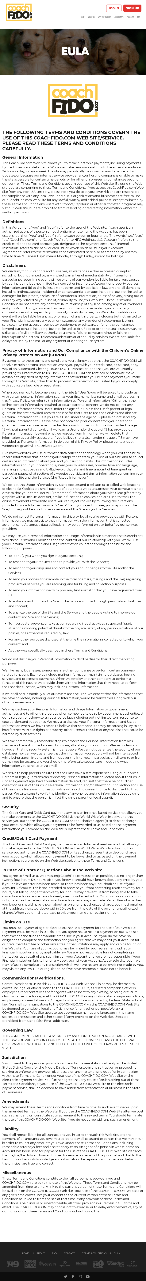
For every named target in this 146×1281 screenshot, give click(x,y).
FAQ (138, 17)
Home (82, 17)
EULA (117, 1253)
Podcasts (130, 17)
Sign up (132, 8)
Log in (114, 8)
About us (91, 17)
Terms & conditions (94, 1253)
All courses (118, 17)
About (41, 1253)
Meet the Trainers (104, 17)
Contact (69, 1253)
